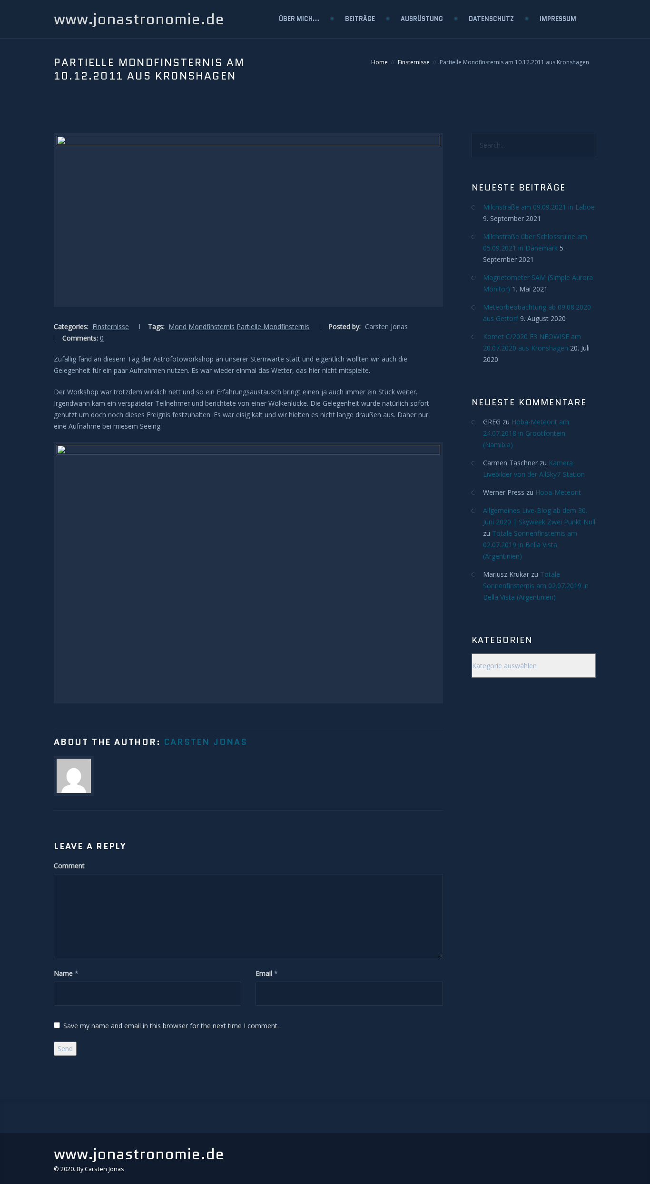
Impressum (558, 18)
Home (379, 62)
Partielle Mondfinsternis (272, 326)
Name (63, 973)
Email (264, 973)
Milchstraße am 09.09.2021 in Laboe (539, 206)
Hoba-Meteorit (558, 492)
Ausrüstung (422, 18)
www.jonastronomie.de (139, 19)
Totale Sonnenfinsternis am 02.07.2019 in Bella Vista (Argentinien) (530, 545)
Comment (69, 865)
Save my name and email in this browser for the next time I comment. (171, 1025)
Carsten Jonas (205, 742)
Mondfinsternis (211, 326)
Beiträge (360, 18)
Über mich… (299, 18)
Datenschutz (491, 18)
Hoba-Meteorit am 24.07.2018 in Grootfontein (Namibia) (526, 433)
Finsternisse (414, 62)
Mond (177, 326)
